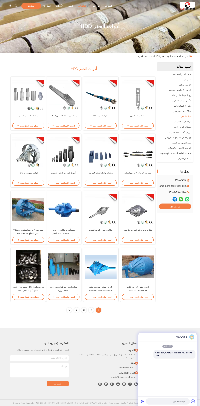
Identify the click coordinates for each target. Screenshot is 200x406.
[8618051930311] (106, 385)
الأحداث (59, 6)
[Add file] (193, 401)
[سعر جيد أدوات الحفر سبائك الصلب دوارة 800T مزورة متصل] (64, 266)
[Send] (142, 401)
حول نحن (96, 6)
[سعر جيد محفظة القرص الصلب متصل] (28, 95)
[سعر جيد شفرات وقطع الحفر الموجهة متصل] (101, 152)
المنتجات (82, 6)
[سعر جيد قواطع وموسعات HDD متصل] (28, 152)
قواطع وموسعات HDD (28, 173)
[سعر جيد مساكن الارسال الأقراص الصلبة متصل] (138, 152)
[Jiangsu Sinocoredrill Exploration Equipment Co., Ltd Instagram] (124, 385)
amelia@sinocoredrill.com (173, 186)
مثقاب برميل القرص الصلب (101, 230)
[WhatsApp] (187, 199)
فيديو (70, 6)
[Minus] (142, 337)
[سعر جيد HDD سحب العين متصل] (138, 95)
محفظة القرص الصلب (28, 115)
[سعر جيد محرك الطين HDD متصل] (101, 95)
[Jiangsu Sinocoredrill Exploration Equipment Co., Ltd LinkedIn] (112, 385)
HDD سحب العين (137, 115)
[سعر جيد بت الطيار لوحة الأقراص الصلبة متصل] (64, 95)
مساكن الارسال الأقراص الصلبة (137, 173)
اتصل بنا (47, 6)
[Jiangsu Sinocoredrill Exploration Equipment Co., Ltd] (187, 6)
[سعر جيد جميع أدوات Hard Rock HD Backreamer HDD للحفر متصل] (64, 209)
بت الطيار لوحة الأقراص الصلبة (63, 115)
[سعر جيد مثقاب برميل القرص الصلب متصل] (101, 209)
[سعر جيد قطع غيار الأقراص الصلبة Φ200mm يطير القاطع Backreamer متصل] (28, 209)
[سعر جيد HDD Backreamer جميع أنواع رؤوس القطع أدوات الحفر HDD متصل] (28, 266)
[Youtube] (118, 385)
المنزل (108, 6)
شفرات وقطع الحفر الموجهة (101, 173)
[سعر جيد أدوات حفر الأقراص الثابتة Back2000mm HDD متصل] (138, 266)
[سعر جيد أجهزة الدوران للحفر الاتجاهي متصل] (64, 152)
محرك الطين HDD (101, 115)
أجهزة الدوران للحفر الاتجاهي (63, 173)
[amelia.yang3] (174, 199)
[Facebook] (130, 385)
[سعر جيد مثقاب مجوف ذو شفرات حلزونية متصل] (138, 209)
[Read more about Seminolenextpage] (76, 310)
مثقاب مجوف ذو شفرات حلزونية (138, 230)
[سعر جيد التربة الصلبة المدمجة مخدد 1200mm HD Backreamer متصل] (101, 266)
